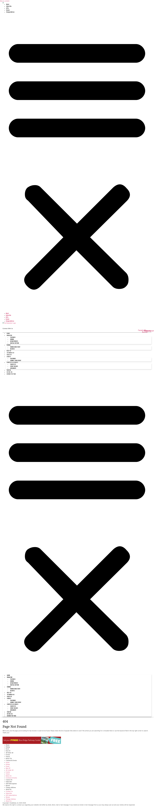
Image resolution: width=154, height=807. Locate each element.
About (7, 4)
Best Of (8, 751)
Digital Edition (14, 343)
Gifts (7, 8)
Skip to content (4, 1)
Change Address (10, 12)
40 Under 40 (9, 753)
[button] (77, 162)
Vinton (8, 756)
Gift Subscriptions (11, 783)
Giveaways (13, 368)
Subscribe (8, 6)
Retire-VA (9, 758)
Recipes (12, 349)
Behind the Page (11, 374)
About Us (8, 789)
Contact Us (9, 780)
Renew (8, 10)
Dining (9, 345)
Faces (7, 749)
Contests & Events (11, 760)
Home (7, 745)
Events (9, 356)
